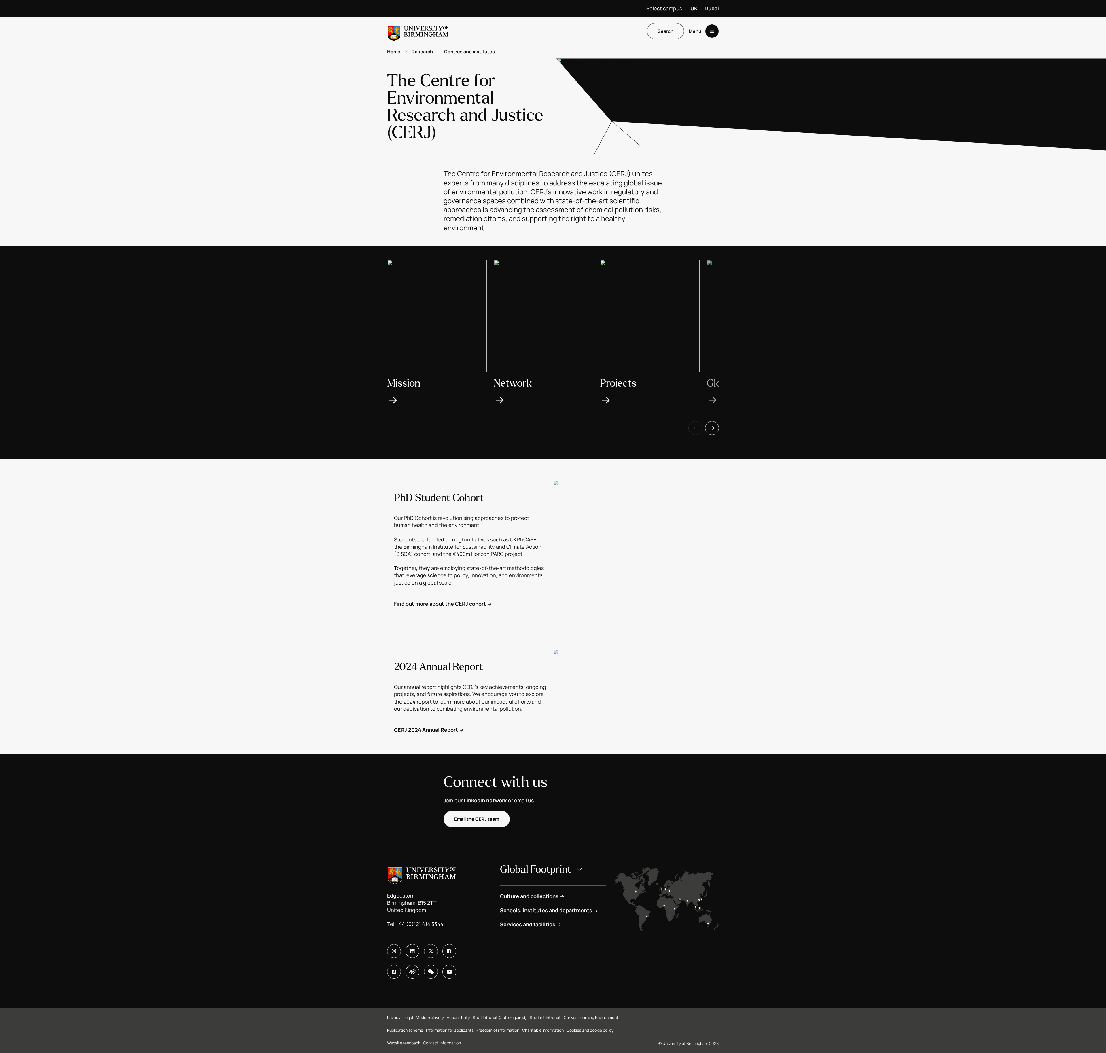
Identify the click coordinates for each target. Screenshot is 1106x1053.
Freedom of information (497, 1030)
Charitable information (543, 1030)
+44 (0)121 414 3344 (420, 924)
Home (393, 51)
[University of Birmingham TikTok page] (394, 972)
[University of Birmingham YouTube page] (449, 972)
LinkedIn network (485, 800)
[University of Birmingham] (418, 31)
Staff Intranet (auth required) (500, 1017)
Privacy (393, 1017)
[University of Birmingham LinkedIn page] (412, 951)
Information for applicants (450, 1030)
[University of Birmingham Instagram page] (394, 951)
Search (665, 31)
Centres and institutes (469, 51)
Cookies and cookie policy (590, 1030)
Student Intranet (545, 1017)
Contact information (442, 1043)
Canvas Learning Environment (591, 1017)
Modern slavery (430, 1017)
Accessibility (458, 1017)
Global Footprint (535, 869)
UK (694, 8)
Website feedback (403, 1043)
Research (422, 51)
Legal (408, 1017)
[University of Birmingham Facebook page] (449, 951)
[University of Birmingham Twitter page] (431, 951)
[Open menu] (712, 31)
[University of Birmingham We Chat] (431, 972)
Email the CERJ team (476, 819)
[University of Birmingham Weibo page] (412, 972)
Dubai (711, 8)
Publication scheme (405, 1030)
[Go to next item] (712, 428)
